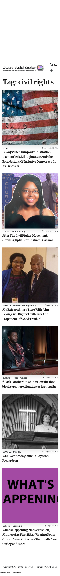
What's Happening (12, 525)
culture (6, 231)
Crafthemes (51, 566)
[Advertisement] (30, 30)
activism (7, 305)
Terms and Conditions (10, 572)
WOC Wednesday (12, 451)
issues (6, 148)
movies (23, 377)
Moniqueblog (18, 231)
